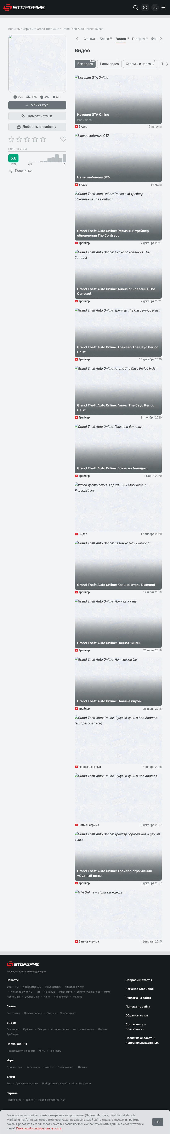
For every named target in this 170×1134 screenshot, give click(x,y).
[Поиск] (135, 7)
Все (9, 986)
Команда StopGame (140, 989)
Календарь (33, 1067)
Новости (13, 980)
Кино (47, 996)
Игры (10, 1060)
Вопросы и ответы (139, 980)
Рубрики (28, 1029)
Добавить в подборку (39, 127)
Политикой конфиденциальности (39, 1128)
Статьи (12, 1006)
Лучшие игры (14, 1067)
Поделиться (24, 171)
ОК (157, 1122)
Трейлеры (13, 1034)
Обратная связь (137, 1015)
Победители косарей (54, 1083)
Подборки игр (68, 1013)
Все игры (14, 29)
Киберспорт (61, 996)
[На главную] (24, 7)
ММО (107, 991)
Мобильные (14, 996)
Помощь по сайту (138, 1006)
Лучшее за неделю (26, 1083)
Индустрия (66, 991)
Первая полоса (33, 1013)
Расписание (14, 1099)
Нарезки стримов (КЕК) (52, 1099)
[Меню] (164, 7)
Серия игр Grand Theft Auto (41, 29)
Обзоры (51, 1013)
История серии (60, 1029)
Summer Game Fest (88, 991)
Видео (11, 1023)
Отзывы (82, 1067)
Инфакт (102, 1029)
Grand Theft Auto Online (77, 29)
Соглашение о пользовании (136, 1027)
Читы (42, 1050)
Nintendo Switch (74, 986)
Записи (30, 1099)
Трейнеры (56, 1050)
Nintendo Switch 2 (21, 991)
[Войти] (155, 7)
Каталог (48, 1067)
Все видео (13, 1029)
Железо (77, 996)
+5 (73, 1083)
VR (38, 991)
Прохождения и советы (21, 1050)
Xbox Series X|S (32, 986)
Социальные (32, 996)
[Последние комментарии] (145, 7)
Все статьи (13, 1013)
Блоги (11, 1077)
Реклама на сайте (138, 998)
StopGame (85, 1083)
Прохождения (17, 1044)
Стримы (12, 1093)
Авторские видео (83, 1029)
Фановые (49, 991)
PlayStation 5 (53, 986)
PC (17, 986)
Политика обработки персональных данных (142, 1040)
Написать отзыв (39, 116)
